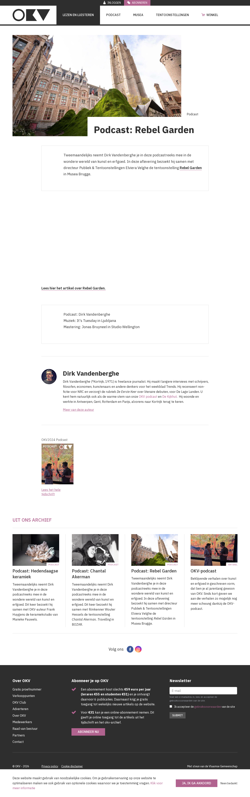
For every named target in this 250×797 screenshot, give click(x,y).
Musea (138, 15)
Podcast (113, 15)
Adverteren (20, 709)
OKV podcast (148, 396)
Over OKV (19, 715)
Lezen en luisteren (78, 15)
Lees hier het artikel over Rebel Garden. (73, 288)
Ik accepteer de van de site (204, 706)
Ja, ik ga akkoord (196, 783)
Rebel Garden (191, 168)
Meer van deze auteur (78, 410)
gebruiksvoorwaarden (207, 706)
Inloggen (114, 2)
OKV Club (19, 702)
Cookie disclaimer (72, 766)
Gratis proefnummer (26, 689)
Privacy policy (50, 766)
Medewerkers (22, 722)
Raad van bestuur (25, 729)
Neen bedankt (229, 783)
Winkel (212, 15)
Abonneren (139, 2)
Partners (18, 735)
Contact (18, 742)
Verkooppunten (23, 696)
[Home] (31, 15)
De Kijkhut (169, 396)
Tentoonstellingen (172, 15)
